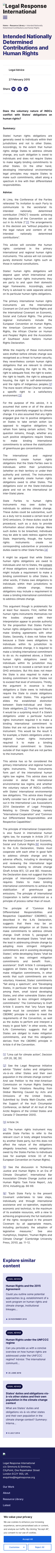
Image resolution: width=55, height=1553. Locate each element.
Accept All (28, 1539)
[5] (25, 708)
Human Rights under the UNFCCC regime (27, 1341)
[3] (20, 395)
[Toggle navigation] (5, 17)
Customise (14, 1547)
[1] (27, 222)
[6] (37, 844)
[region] (27, 1532)
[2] (50, 384)
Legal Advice (16, 69)
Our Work (8, 1486)
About (6, 1492)
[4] (46, 549)
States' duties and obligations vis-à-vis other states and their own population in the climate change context (27, 1398)
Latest (6, 1505)
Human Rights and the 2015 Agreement (23, 1287)
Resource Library (13, 1499)
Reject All (39, 1547)
